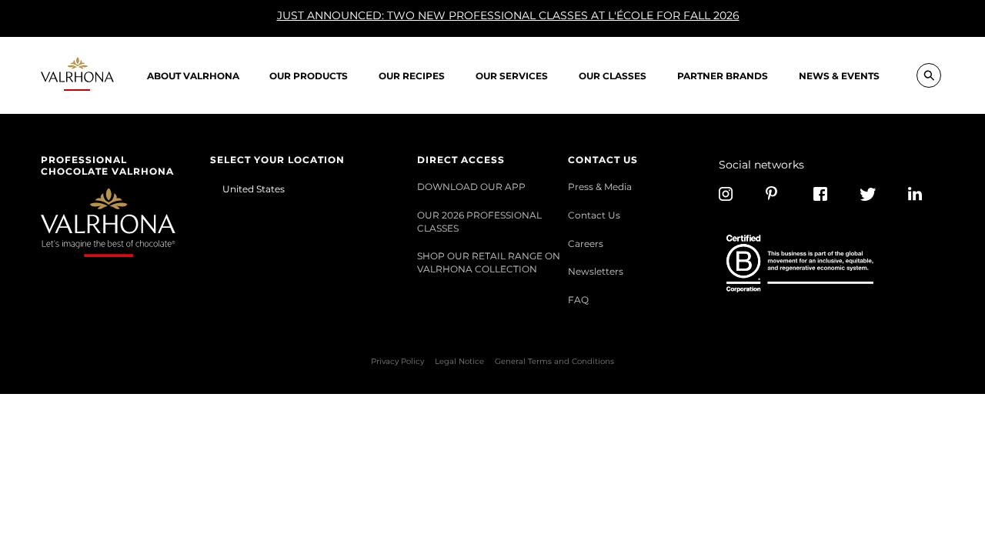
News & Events (839, 76)
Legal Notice (459, 361)
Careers (585, 243)
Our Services (512, 75)
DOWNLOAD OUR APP (471, 186)
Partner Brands (722, 75)
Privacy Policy (397, 361)
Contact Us (594, 215)
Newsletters (595, 271)
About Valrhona (193, 75)
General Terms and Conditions (554, 361)
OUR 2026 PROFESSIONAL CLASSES (479, 221)
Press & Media (600, 186)
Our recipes (412, 75)
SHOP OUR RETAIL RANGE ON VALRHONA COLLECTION (488, 262)
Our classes (612, 75)
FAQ (578, 299)
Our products (308, 75)
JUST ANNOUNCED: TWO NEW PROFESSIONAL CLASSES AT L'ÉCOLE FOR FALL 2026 (508, 15)
